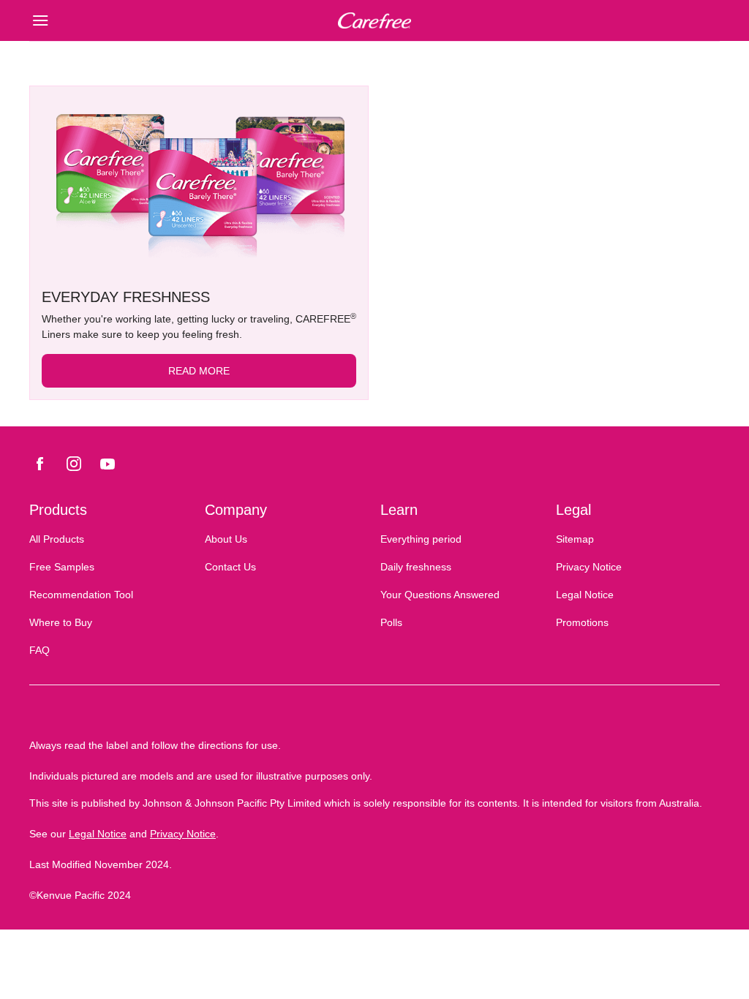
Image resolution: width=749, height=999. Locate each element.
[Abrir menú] (115, 20)
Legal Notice (98, 834)
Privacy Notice (183, 834)
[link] (199, 181)
